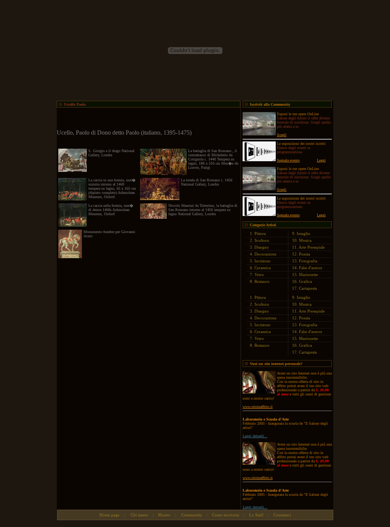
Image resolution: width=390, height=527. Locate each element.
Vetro (259, 274)
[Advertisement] (146, 119)
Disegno (261, 247)
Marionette (308, 274)
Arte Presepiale (312, 247)
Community (191, 515)
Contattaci (282, 515)
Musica (305, 240)
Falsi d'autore (310, 267)
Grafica (305, 281)
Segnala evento (288, 160)
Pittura (260, 233)
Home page (109, 515)
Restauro (262, 281)
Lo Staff (256, 515)
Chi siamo (138, 515)
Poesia (304, 254)
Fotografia (308, 261)
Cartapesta (308, 288)
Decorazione (265, 254)
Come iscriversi (225, 515)
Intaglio (303, 233)
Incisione (262, 261)
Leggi (321, 160)
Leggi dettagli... (255, 436)
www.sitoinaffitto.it (258, 407)
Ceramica (262, 267)
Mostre (164, 515)
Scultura (261, 240)
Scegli (281, 135)
